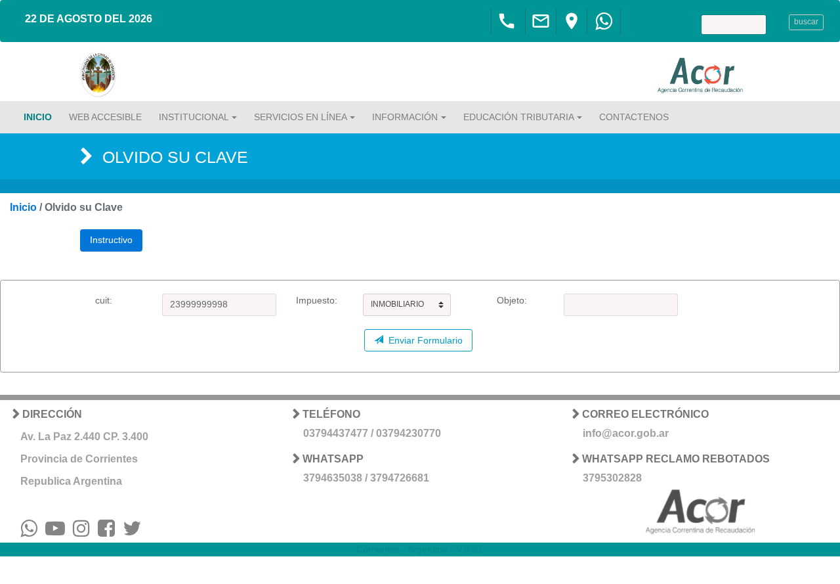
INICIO (38, 117)
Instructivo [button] (111, 240)
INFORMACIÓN (405, 117)
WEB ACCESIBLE (105, 117)
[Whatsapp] (603, 25)
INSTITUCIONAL (194, 117)
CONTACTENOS (634, 117)
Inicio (23, 207)
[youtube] (55, 532)
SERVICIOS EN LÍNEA (300, 117)
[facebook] (106, 532)
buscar (806, 21)
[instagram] (81, 532)
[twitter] (132, 532)
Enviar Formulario (423, 340)
